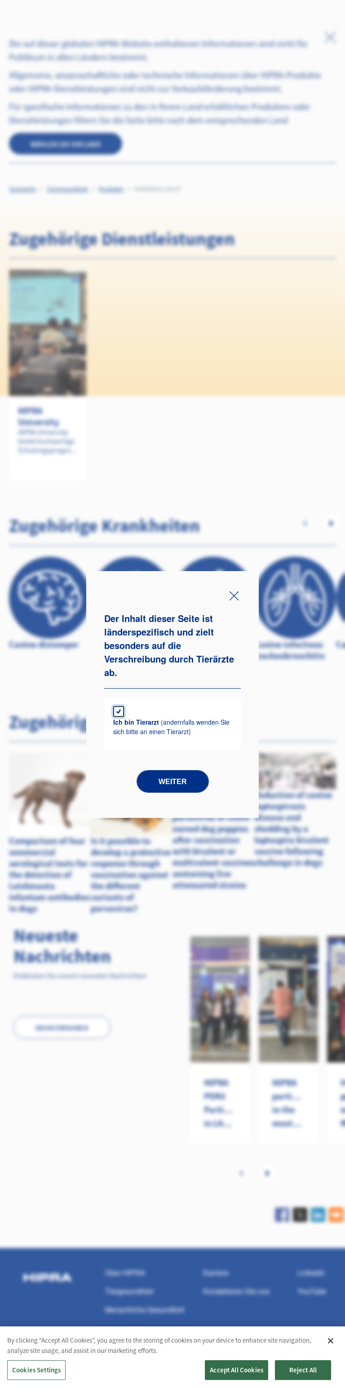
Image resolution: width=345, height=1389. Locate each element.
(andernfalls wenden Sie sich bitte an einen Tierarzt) (171, 726)
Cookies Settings (36, 1370)
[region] (172, 1357)
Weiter (173, 781)
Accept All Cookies (236, 1370)
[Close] (331, 1341)
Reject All (303, 1370)
